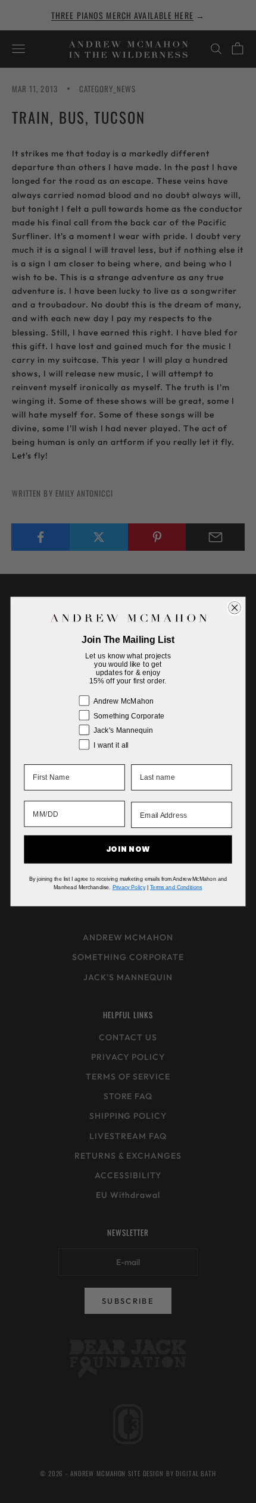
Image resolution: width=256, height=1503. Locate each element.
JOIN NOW (128, 849)
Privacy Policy (129, 887)
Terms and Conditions (176, 887)
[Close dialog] (235, 607)
